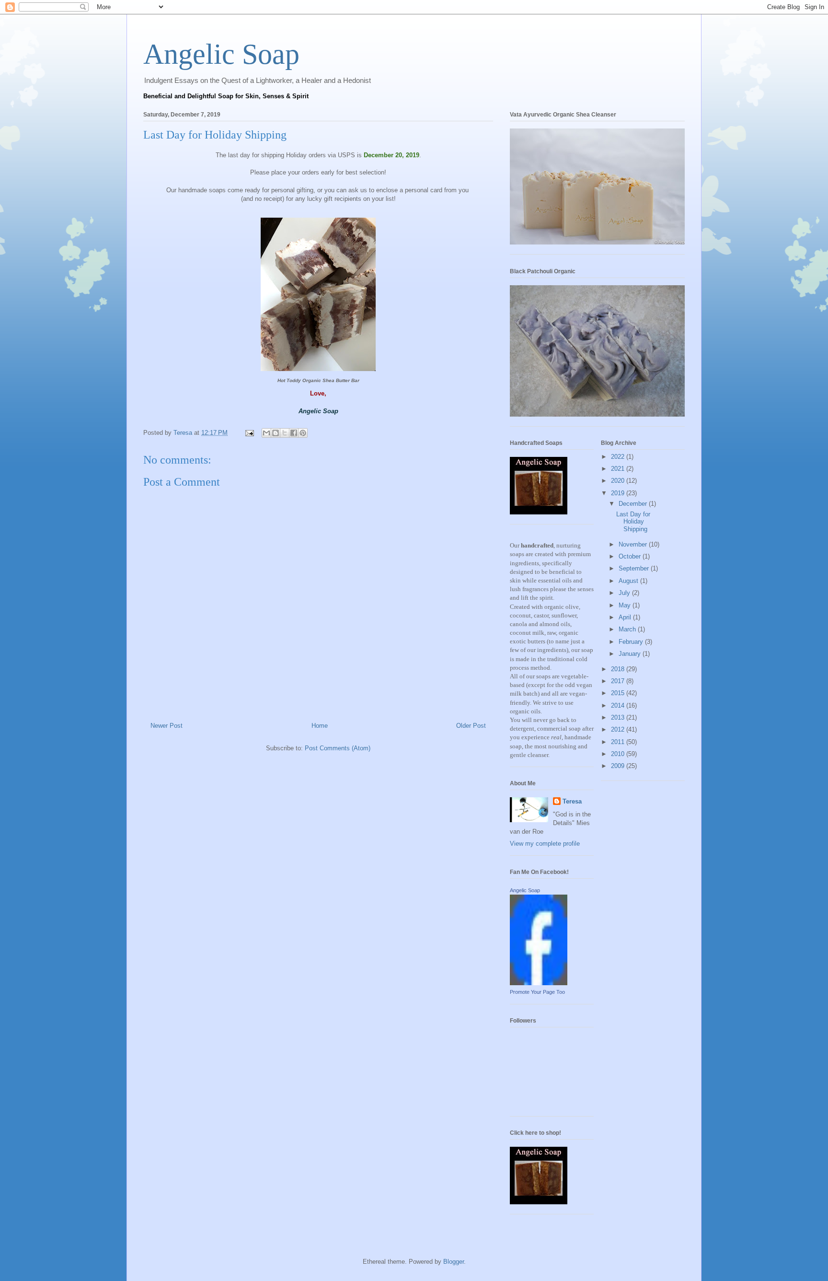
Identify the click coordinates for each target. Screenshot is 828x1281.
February (632, 641)
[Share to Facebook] (294, 433)
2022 (618, 456)
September (635, 568)
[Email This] (266, 433)
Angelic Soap (221, 54)
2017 (618, 681)
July (625, 592)
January (631, 653)
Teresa (572, 801)
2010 (618, 753)
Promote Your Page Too (537, 992)
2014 (618, 705)
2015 (618, 693)
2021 (618, 468)
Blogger (453, 1261)
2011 (618, 741)
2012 (618, 729)
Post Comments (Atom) (337, 748)
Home (319, 725)
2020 (618, 480)
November (634, 544)
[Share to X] (284, 433)
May (625, 605)
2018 (618, 669)
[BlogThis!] (275, 433)
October (631, 556)
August (629, 580)
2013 (618, 717)
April (626, 617)
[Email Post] (249, 432)
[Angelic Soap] (538, 983)
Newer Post (166, 725)
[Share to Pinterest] (303, 433)
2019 (618, 493)
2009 (618, 765)
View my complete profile (545, 843)
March (628, 629)
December (634, 503)
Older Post (471, 725)
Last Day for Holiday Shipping (633, 522)
